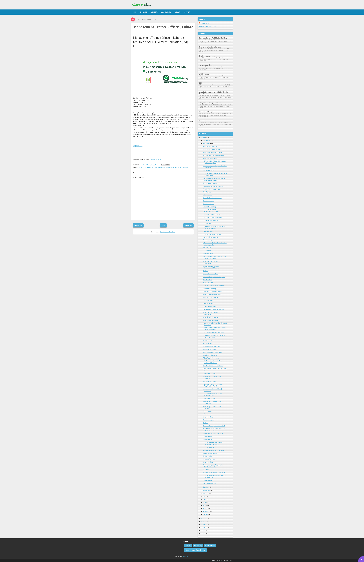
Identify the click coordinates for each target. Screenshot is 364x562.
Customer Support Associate (212, 214)
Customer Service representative (213, 149)
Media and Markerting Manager (213, 186)
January (205, 514)
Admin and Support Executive (212, 352)
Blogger (186, 556)
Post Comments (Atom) (167, 232)
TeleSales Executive (209, 231)
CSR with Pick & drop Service (212, 198)
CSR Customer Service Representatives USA (210, 210)
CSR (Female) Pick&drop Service (213, 155)
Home (163, 225)
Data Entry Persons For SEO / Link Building (213, 38)
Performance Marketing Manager (214, 309)
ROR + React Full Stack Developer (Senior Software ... (214, 227)
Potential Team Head (209, 306)
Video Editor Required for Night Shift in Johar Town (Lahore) (213, 93)
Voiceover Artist (208, 283)
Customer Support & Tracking (212, 152)
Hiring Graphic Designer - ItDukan (210, 103)
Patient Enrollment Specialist (212, 294)
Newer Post (138, 225)
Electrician (202, 121)
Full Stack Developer (209, 483)
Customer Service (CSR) (210, 320)
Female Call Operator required (212, 189)
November (206, 143)
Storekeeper (207, 248)
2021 (203, 521)
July (204, 496)
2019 (203, 527)
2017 (203, 533)
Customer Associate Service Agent (214, 285)
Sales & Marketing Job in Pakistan (210, 47)
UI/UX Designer (204, 74)
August (205, 493)
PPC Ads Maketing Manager (212, 234)
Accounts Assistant (209, 459)
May (204, 502)
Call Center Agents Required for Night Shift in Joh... (213, 466)
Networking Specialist (210, 453)
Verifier (205, 271)
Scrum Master (207, 340)
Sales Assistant (207, 414)
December (206, 140)
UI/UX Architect (208, 417)
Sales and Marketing (209, 207)
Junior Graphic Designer (210, 317)
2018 (203, 530)
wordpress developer (206, 65)
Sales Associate (208, 253)
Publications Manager (206, 112)
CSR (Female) (207, 192)
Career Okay (150, 167)
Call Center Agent (208, 201)
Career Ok (141, 167)
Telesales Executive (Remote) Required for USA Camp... (212, 385)
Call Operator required (210, 183)
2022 (203, 518)
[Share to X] (165, 165)
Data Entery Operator (210, 355)
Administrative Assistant (211, 297)
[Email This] (162, 165)
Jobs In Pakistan (159, 167)
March (205, 508)
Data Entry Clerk (208, 439)
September (206, 490)
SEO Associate (207, 411)
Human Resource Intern (210, 274)
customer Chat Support (210, 237)
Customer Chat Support (210, 158)
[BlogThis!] (163, 165)
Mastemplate (228, 560)
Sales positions (207, 195)
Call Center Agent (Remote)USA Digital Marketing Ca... (213, 443)
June (204, 499)
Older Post (188, 225)
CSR (200, 83)
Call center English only (210, 220)
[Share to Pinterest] (169, 165)
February (206, 511)
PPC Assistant (207, 280)
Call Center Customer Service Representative (212, 394)
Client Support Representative (212, 217)
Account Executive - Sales (211, 146)
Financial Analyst (208, 303)
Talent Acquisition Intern (211, 358)
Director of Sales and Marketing (213, 366)
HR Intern (206, 469)
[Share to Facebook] (167, 165)
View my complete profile (207, 26)
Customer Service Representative (213, 332)
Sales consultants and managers (213, 433)
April (204, 505)
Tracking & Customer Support (212, 291)
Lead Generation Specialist (211, 346)
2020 (203, 524)
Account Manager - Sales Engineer (214, 277)
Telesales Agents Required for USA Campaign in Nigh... (214, 179)
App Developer (208, 343)
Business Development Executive (213, 450)
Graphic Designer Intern (207, 56)
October (206, 487)
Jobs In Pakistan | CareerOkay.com (177, 167)
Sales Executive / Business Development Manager (211, 267)
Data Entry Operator (209, 170)
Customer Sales (208, 300)
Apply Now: (137, 146)
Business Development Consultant (214, 426)
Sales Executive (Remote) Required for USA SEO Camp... (214, 362)
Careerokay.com (155, 160)
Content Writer (208, 436)
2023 (203, 138)
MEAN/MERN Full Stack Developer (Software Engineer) (214, 162)
